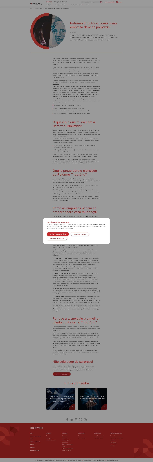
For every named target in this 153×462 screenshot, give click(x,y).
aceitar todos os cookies (58, 234)
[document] (76, 231)
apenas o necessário (57, 238)
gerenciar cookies (80, 234)
